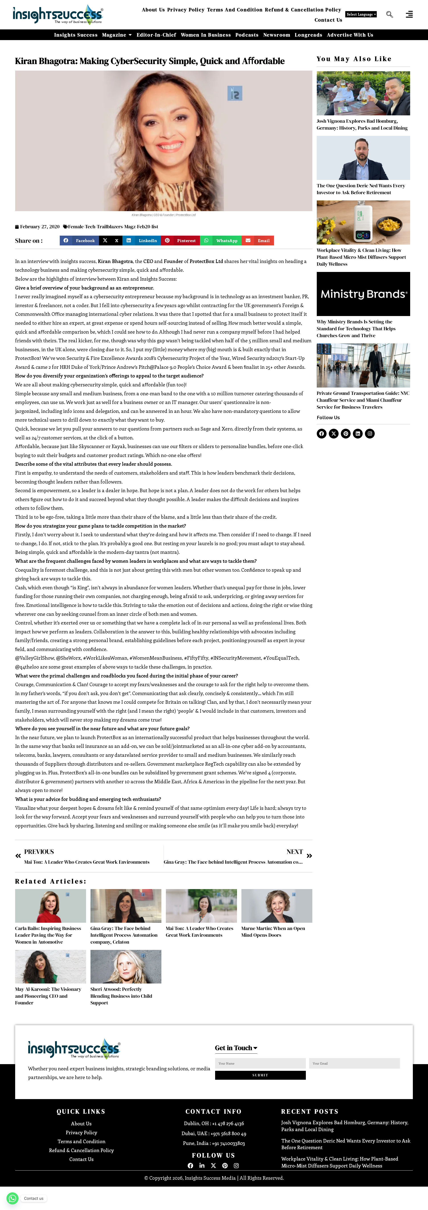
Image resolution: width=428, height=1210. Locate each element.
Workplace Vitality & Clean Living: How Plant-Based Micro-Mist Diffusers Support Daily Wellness (361, 257)
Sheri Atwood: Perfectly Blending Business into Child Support (121, 996)
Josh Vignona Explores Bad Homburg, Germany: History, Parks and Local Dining (362, 124)
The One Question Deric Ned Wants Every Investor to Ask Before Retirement (361, 189)
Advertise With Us (350, 34)
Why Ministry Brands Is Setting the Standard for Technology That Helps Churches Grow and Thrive (356, 328)
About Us (153, 9)
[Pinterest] (346, 434)
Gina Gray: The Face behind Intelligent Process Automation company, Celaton (124, 935)
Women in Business (206, 34)
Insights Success (76, 34)
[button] (388, 14)
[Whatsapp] (12, 1198)
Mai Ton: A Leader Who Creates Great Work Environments (199, 932)
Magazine (114, 34)
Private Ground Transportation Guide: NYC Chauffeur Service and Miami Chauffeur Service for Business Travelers (363, 400)
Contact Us (329, 19)
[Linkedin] (358, 434)
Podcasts (247, 34)
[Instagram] (370, 434)
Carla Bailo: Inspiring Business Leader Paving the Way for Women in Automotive (48, 935)
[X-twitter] (334, 434)
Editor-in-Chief (157, 34)
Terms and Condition (235, 9)
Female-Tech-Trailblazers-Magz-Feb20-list (113, 226)
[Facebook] (322, 434)
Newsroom (277, 34)
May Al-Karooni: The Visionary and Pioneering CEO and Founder (48, 996)
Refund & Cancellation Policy (303, 9)
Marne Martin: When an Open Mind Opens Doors (273, 932)
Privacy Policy (186, 9)
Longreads (309, 34)
